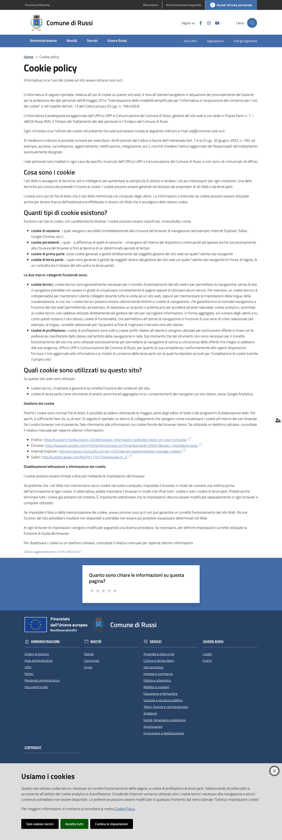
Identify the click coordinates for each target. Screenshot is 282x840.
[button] (252, 23)
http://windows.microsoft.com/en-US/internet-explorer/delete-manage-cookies (120, 451)
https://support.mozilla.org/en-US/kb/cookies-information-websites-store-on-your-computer (115, 439)
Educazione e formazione (160, 693)
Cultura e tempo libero (158, 660)
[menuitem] (43, 41)
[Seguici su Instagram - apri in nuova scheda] (207, 22)
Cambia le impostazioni (111, 823)
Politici (29, 673)
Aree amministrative (38, 660)
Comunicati (91, 660)
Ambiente (150, 713)
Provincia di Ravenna (37, 5)
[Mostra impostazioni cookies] (278, 420)
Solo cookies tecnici (40, 823)
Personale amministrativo (42, 680)
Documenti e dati (36, 686)
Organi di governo (37, 653)
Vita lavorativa (153, 667)
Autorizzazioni (152, 726)
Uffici (28, 667)
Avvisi (88, 667)
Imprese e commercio (158, 673)
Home (28, 57)
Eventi (207, 660)
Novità (95, 641)
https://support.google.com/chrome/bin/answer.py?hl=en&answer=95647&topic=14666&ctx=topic (121, 445)
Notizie (89, 653)
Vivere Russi (213, 641)
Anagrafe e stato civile (158, 653)
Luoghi (207, 653)
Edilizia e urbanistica (157, 680)
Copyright (33, 747)
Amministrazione (45, 641)
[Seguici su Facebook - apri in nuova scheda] (199, 22)
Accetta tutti (74, 823)
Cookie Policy (125, 809)
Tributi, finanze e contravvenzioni (165, 706)
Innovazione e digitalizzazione (163, 733)
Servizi (156, 641)
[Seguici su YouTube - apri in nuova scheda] (215, 22)
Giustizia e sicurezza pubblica (162, 700)
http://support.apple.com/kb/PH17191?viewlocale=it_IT (85, 457)
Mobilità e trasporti (156, 686)
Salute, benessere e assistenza (164, 719)
